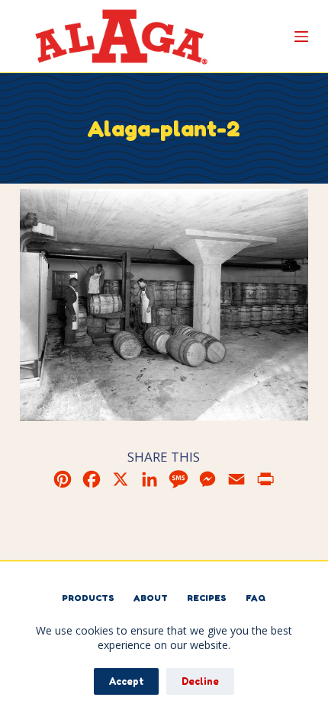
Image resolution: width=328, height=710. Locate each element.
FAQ (255, 597)
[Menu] (301, 36)
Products (88, 597)
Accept (126, 681)
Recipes (207, 597)
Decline (200, 681)
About (150, 597)
